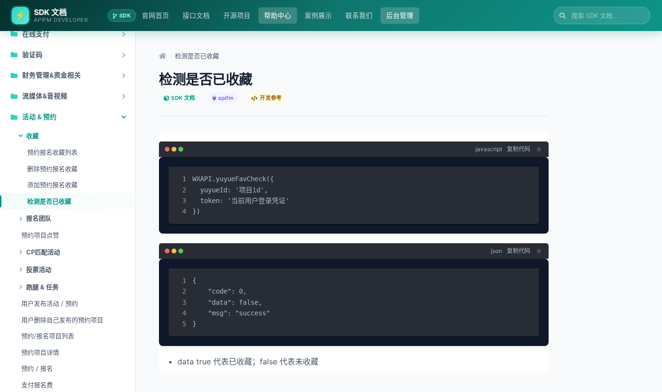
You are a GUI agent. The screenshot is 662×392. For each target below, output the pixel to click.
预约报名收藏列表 (52, 152)
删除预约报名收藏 (52, 168)
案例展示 (318, 15)
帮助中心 (277, 15)
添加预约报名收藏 (52, 184)
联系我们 (359, 15)
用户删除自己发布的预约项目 (62, 320)
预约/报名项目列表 (47, 336)
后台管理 (399, 15)
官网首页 (155, 15)
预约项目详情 (40, 352)
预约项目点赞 (40, 235)
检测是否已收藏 (49, 201)
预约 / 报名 (37, 368)
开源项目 (237, 15)
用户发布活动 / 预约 (49, 303)
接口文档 (196, 15)
